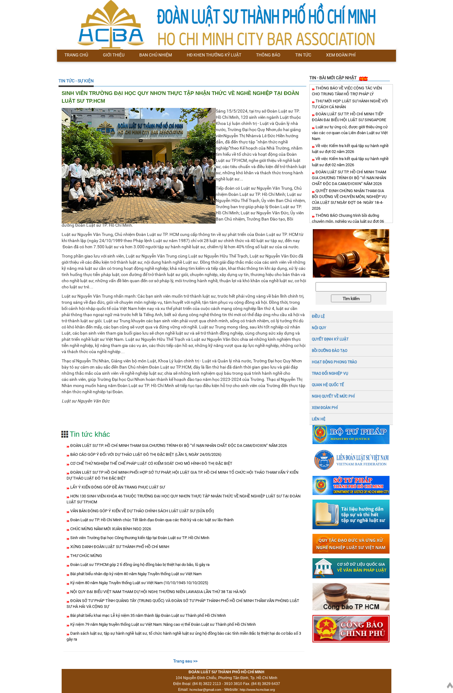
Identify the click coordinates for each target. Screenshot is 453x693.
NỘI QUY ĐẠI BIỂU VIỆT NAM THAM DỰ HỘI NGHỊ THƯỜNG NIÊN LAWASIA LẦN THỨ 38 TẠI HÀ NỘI (157, 591)
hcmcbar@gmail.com (205, 689)
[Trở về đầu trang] (450, 684)
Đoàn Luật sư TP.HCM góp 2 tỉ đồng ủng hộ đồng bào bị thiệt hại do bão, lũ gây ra (139, 564)
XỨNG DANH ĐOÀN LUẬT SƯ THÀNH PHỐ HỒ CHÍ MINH (119, 546)
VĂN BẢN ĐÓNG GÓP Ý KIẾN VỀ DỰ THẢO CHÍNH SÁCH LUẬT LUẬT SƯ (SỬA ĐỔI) (141, 511)
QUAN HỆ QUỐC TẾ (328, 385)
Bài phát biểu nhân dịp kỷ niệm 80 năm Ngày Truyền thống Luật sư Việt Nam (135, 573)
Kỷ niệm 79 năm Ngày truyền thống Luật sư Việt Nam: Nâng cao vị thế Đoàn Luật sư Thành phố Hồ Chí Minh (162, 624)
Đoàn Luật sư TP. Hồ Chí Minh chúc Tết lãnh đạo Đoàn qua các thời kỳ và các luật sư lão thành (151, 520)
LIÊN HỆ (318, 419)
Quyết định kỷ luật (330, 339)
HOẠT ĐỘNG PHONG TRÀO (334, 362)
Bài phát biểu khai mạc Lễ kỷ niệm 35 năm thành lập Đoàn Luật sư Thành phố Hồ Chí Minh (147, 615)
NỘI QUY (319, 328)
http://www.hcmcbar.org (257, 689)
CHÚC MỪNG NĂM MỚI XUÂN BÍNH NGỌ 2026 (110, 528)
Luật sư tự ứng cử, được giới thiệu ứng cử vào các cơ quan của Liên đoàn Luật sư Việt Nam (350, 133)
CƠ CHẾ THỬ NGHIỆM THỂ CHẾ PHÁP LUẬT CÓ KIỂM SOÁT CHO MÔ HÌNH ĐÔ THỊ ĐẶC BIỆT (150, 463)
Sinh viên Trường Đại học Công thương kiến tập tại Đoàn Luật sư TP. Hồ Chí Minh (139, 537)
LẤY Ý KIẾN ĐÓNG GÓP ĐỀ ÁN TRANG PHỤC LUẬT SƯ (117, 487)
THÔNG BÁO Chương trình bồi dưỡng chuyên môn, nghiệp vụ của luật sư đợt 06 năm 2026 (348, 221)
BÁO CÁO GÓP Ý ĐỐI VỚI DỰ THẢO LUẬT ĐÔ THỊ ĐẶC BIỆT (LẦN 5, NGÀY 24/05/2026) (145, 454)
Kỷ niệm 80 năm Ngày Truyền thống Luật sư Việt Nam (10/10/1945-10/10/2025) (138, 582)
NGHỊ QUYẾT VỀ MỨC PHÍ (333, 396)
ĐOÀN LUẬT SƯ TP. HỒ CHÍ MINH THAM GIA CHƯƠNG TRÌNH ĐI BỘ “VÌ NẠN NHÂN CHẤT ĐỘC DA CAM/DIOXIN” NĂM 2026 (178, 445)
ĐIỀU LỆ (318, 316)
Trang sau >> (185, 660)
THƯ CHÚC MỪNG (85, 555)
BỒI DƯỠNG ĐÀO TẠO (329, 351)
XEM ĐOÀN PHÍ (325, 408)
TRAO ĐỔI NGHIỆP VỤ (330, 373)
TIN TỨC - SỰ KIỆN (76, 80)
